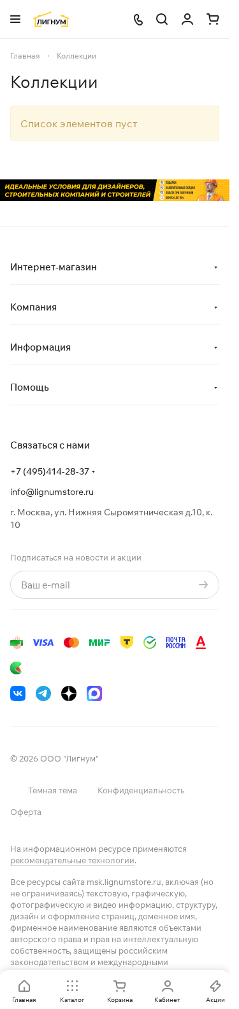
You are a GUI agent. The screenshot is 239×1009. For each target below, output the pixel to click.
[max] (94, 693)
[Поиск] (162, 19)
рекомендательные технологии (72, 860)
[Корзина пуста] (212, 19)
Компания (33, 307)
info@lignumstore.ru (52, 492)
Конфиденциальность (141, 790)
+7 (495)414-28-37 (49, 471)
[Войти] (187, 19)
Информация (40, 347)
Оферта (25, 812)
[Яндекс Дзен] (68, 693)
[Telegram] (43, 693)
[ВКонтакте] (17, 693)
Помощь (29, 387)
